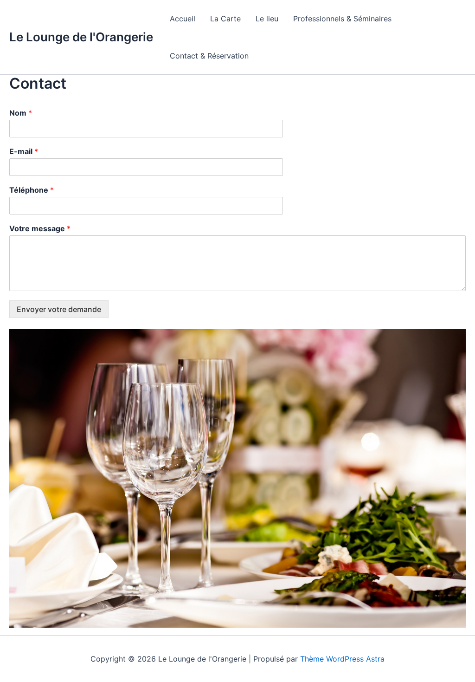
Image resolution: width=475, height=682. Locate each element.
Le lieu (267, 18)
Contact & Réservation (209, 55)
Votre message (40, 228)
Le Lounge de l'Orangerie (81, 37)
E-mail (23, 151)
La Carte (225, 18)
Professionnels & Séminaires (342, 18)
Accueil (182, 18)
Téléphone (31, 190)
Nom (20, 112)
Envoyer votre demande (59, 309)
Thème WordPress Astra (342, 658)
